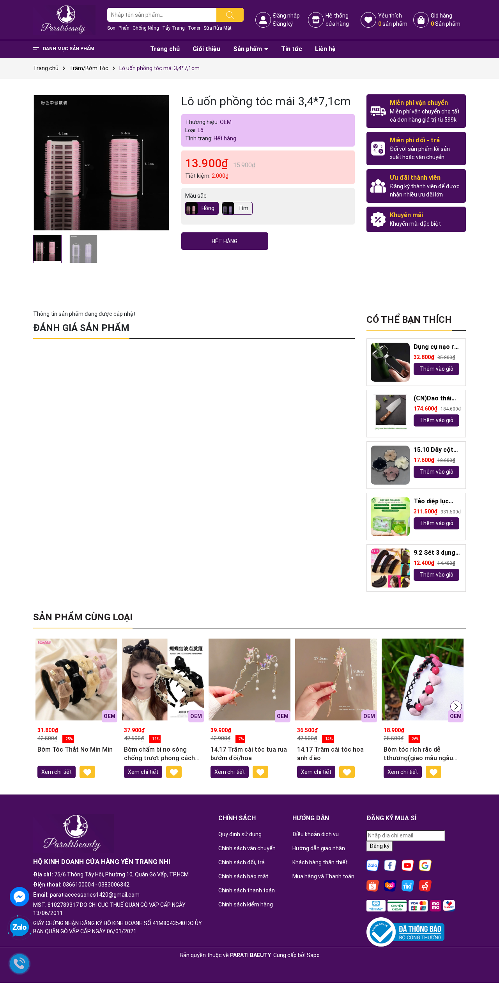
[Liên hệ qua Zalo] (19, 928)
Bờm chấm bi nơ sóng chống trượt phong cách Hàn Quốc (159, 754)
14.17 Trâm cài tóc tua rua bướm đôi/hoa (249, 754)
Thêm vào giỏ (436, 369)
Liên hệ (325, 49)
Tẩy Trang (173, 28)
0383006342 (113, 884)
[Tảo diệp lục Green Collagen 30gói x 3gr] (390, 516)
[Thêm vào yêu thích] (87, 772)
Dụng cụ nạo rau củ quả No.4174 (437, 347)
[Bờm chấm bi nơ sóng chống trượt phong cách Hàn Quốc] (163, 679)
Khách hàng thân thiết (320, 862)
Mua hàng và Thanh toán (323, 876)
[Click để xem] (101, 162)
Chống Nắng (146, 28)
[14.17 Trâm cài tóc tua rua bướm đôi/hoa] (249, 679)
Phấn (124, 28)
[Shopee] (372, 885)
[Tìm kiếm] (230, 15)
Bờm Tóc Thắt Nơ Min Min (75, 749)
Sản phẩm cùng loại (83, 617)
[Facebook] (390, 865)
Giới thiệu (206, 49)
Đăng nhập (286, 15)
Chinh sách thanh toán (246, 890)
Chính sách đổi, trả (241, 862)
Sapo (313, 955)
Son (111, 28)
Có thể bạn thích (409, 319)
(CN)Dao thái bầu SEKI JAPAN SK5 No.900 (437, 399)
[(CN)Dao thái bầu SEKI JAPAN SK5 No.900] (390, 413)
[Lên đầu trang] (483, 964)
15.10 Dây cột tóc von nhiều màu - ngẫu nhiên (433, 450)
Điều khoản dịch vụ (315, 834)
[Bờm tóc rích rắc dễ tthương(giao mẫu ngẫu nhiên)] (423, 679)
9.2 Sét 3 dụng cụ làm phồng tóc (434, 553)
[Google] (425, 865)
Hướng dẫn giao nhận (318, 848)
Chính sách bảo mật (243, 876)
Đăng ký (283, 24)
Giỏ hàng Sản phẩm (445, 19)
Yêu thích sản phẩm (392, 19)
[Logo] (64, 19)
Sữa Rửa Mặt (217, 28)
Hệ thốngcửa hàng (337, 19)
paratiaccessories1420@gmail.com (95, 895)
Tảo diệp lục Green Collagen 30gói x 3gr (436, 501)
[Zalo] (372, 865)
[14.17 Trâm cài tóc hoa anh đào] (336, 679)
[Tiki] (408, 885)
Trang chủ (165, 49)
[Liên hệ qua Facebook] (19, 896)
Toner (194, 28)
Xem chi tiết (56, 772)
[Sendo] (425, 885)
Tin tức (291, 49)
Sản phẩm (248, 49)
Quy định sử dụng (240, 834)
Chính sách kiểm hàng (245, 904)
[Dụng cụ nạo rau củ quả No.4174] (390, 362)
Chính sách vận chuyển (247, 848)
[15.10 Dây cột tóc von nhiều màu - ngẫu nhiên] (390, 465)
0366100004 (78, 884)
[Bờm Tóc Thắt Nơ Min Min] (76, 679)
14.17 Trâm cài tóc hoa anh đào (330, 754)
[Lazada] (390, 885)
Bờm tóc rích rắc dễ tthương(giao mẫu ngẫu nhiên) (418, 754)
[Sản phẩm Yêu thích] (368, 20)
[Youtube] (408, 865)
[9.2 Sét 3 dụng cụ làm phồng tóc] (390, 568)
